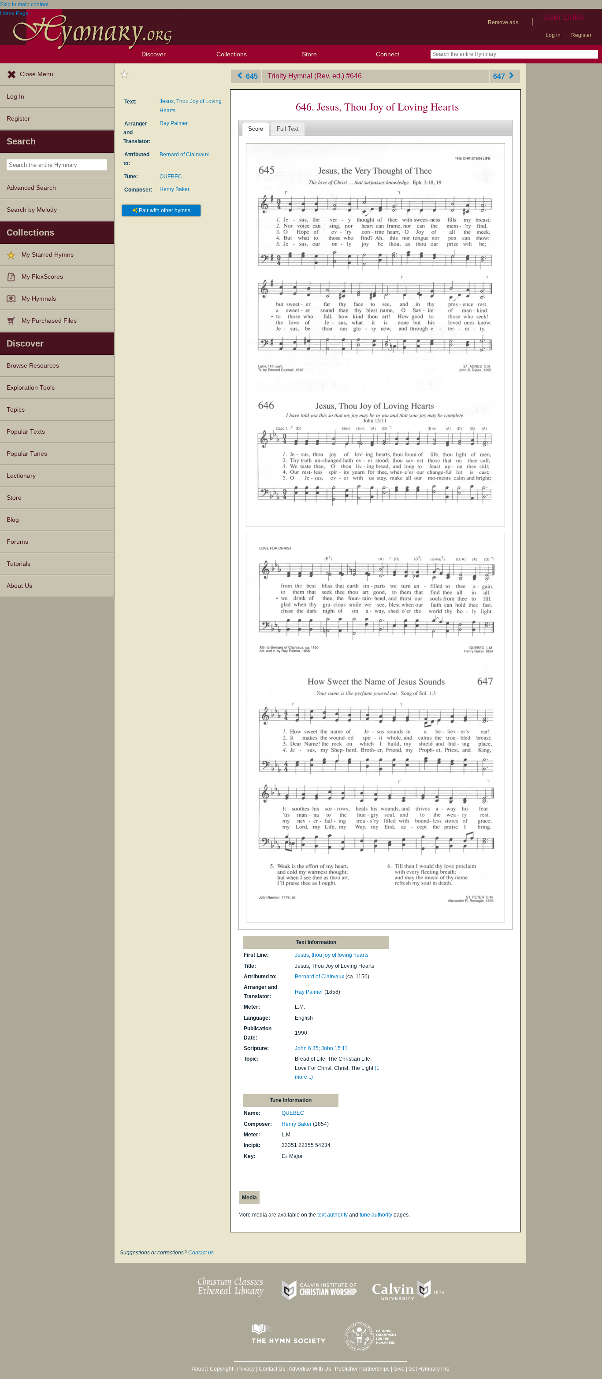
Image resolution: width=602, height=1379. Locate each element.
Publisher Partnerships (362, 1369)
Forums (17, 541)
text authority (332, 1215)
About (199, 1369)
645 (251, 76)
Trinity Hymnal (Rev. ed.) (306, 76)
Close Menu (36, 74)
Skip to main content (24, 4)
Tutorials (18, 563)
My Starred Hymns (48, 254)
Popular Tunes (27, 453)
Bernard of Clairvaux (184, 154)
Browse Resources (33, 365)
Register (581, 35)
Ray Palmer (174, 123)
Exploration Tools (31, 387)
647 (500, 76)
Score (255, 128)
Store (309, 54)
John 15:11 (334, 1048)
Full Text (288, 128)
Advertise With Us (310, 1369)
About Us (19, 586)
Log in (553, 35)
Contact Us (272, 1369)
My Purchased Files (49, 320)
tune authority (376, 1215)
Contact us (201, 1253)
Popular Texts (26, 431)
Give (399, 1369)
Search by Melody (32, 209)
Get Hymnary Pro (429, 1369)
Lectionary (21, 475)
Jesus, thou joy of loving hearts (331, 955)
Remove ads (503, 22)
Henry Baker (175, 189)
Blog (13, 519)
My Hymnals (39, 298)
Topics (16, 409)
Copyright (221, 1369)
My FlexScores (42, 276)
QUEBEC (171, 176)
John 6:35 (307, 1048)
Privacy (246, 1369)
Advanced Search (31, 187)
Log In (15, 96)
